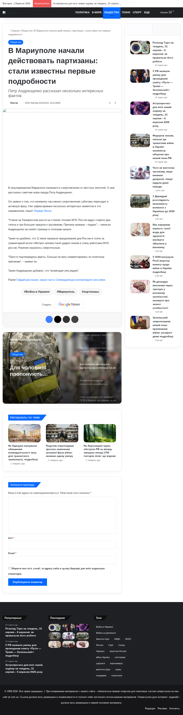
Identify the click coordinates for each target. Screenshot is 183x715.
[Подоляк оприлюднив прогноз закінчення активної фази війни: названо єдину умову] (62, 433)
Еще (147, 12)
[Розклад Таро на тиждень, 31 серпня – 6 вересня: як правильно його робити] (140, 47)
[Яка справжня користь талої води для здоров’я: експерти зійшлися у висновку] (140, 229)
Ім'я (11, 538)
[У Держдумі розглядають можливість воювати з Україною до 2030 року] (140, 201)
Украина (100, 651)
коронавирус (116, 663)
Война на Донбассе (106, 633)
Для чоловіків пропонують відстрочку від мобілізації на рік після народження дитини (40, 369)
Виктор (14, 103)
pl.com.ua (13, 697)
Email (12, 553)
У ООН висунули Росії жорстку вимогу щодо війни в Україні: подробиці (163, 264)
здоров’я (100, 663)
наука (118, 669)
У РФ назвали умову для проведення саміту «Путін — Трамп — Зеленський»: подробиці (163, 82)
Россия (99, 645)
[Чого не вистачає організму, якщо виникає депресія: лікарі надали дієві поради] (140, 172)
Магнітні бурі (102, 639)
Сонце (121, 645)
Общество (111, 12)
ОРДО (117, 639)
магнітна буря (103, 669)
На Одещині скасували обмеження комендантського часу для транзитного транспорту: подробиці (23, 452)
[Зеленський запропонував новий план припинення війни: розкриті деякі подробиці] (140, 322)
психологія (116, 675)
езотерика (120, 657)
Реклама (162, 708)
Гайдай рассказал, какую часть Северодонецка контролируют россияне (60, 279)
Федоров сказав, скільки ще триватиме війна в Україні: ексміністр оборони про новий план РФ (163, 147)
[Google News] (69, 304)
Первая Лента (42, 210)
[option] (62, 368)
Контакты (174, 708)
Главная (14, 30)
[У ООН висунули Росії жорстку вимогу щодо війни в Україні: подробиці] (140, 262)
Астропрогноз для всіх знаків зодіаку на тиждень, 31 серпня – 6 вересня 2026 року (98, 3)
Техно (126, 12)
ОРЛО (128, 639)
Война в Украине (38, 291)
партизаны (91, 291)
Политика (82, 12)
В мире (97, 12)
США (110, 645)
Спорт (137, 12)
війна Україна (103, 657)
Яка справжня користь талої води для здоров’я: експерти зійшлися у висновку (161, 236)
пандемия (101, 675)
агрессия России (118, 651)
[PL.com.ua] (10, 12)
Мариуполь (66, 291)
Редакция (150, 708)
